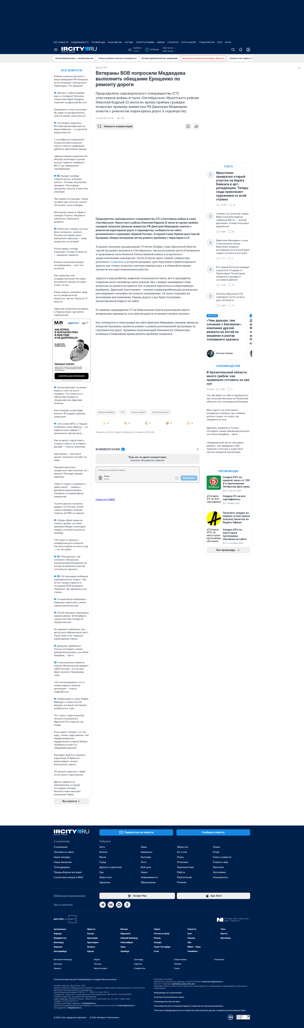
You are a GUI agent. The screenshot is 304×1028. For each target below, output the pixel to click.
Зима (144, 847)
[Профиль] (248, 49)
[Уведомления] (240, 49)
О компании (60, 847)
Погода (129, 42)
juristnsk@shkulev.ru (126, 1005)
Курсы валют (189, 42)
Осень (180, 857)
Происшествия (185, 867)
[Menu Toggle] (56, 49)
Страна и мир (220, 862)
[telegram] (102, 905)
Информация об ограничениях (168, 993)
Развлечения (184, 877)
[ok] (127, 905)
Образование (148, 882)
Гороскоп (173, 42)
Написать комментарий (118, 126)
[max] (119, 905)
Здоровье (104, 882)
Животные (105, 877)
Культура (146, 857)
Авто (102, 847)
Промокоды (98, 42)
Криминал (146, 852)
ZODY (220, 42)
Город (102, 862)
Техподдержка (62, 867)
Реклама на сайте (64, 852)
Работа (181, 872)
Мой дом (146, 867)
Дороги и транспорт (110, 867)
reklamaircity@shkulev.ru (212, 982)
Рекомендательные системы (167, 1001)
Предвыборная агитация (68, 872)
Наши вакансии (63, 862)
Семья (216, 847)
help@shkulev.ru (75, 1008)
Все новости (61, 42)
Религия (181, 882)
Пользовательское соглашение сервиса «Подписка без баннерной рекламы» (189, 1006)
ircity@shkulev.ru (89, 1003)
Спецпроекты (220, 877)
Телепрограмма (145, 42)
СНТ (123, 412)
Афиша (161, 42)
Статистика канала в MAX (68, 877)
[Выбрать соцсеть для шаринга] (196, 126)
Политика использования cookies (169, 997)
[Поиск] (233, 49)
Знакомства (115, 42)
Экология (218, 867)
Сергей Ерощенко (160, 412)
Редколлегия (207, 42)
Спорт (216, 852)
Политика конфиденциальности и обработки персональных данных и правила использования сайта (200, 1010)
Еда (101, 872)
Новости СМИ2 (105, 499)
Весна (102, 857)
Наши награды (62, 857)
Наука (144, 872)
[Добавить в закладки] (188, 126)
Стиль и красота (222, 857)
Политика (182, 862)
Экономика (219, 872)
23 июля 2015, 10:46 (105, 118)
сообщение (116, 261)
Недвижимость (80, 42)
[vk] (111, 905)
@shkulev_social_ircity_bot (183, 984)
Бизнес (103, 852)
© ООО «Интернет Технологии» (104, 1017)
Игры (228, 42)
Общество (182, 847)
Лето (143, 862)
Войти (107, 479)
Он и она (182, 852)
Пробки (152, 49)
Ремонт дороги (138, 412)
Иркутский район (106, 412)
